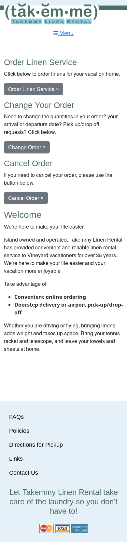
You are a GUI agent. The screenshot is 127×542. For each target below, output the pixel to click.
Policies (19, 431)
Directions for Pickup (36, 445)
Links (16, 459)
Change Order (25, 147)
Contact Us (23, 472)
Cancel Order (24, 198)
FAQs (16, 417)
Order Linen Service (32, 89)
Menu (66, 33)
